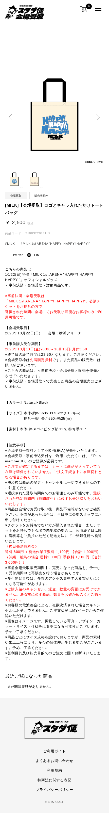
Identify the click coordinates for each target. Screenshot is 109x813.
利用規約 (54, 770)
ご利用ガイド (54, 751)
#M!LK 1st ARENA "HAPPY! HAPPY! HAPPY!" (55, 244)
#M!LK (10, 244)
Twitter (18, 255)
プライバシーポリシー (54, 789)
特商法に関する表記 (54, 780)
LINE (38, 255)
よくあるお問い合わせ (54, 760)
